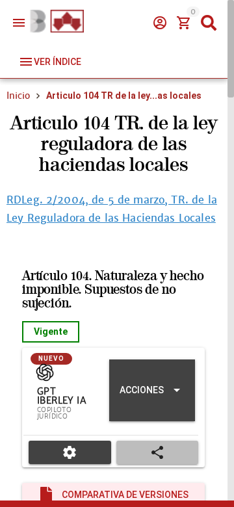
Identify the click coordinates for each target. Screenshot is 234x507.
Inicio (18, 95)
